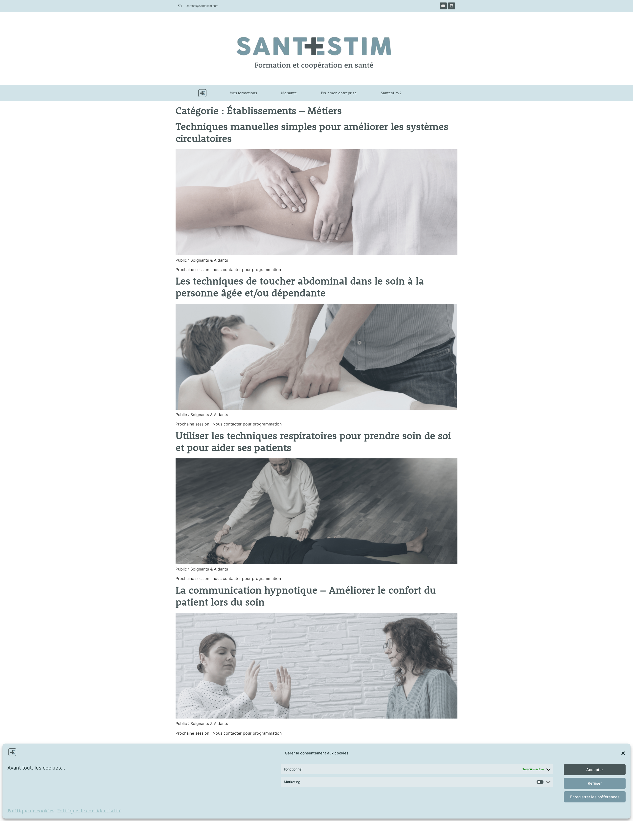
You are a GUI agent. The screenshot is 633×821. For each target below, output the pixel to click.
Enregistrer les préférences (594, 797)
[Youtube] (443, 5)
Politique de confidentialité (89, 811)
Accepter (594, 769)
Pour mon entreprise (339, 93)
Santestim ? (391, 93)
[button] (623, 753)
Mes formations (243, 93)
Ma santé (289, 93)
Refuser (595, 783)
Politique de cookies (30, 811)
